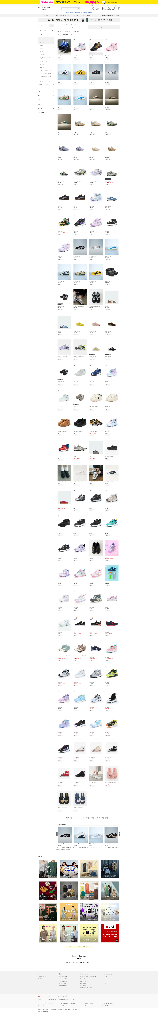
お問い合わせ (83, 983)
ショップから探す (63, 978)
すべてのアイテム (63, 985)
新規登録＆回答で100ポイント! (98, 5)
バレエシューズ (43, 61)
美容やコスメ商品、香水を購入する (68, 1003)
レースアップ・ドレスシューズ (46, 58)
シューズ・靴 (42, 39)
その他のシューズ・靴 (45, 81)
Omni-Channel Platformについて (87, 990)
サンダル (42, 45)
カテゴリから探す (63, 981)
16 (102, 817)
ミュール (42, 48)
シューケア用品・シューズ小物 (46, 77)
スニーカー (42, 42)
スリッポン (42, 67)
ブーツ (41, 51)
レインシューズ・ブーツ (45, 73)
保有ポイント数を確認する (107, 1003)
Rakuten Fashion (42, 976)
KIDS (51, 26)
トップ (57, 24)
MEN (46, 26)
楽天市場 (117, 5)
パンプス (42, 54)
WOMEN (40, 26)
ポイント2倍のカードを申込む (88, 1003)
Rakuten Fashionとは (85, 978)
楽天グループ (110, 5)
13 (94, 817)
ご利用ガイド (83, 981)
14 (97, 817)
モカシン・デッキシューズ (46, 70)
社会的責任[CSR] (68, 1009)
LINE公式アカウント (106, 983)
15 (99, 817)
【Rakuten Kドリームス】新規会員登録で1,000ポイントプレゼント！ (62, 999)
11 (89, 817)
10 (87, 817)
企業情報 (39, 1009)
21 (106, 817)
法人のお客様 (83, 985)
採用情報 (75, 1009)
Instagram (103, 981)
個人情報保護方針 (46, 1009)
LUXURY (40, 978)
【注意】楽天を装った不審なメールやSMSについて (79, 946)
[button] (65, 836)
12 (92, 817)
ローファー (42, 64)
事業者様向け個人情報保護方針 (57, 1009)
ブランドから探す (63, 976)
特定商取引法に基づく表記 (86, 987)
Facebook (103, 978)
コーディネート (104, 27)
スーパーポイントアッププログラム (88, 976)
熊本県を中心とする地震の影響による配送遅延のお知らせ (79, 12)
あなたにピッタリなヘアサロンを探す (45, 1003)
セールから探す (62, 983)
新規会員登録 (104, 976)
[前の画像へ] (57, 834)
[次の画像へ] (119, 834)
